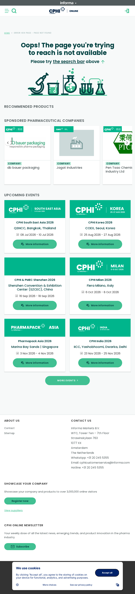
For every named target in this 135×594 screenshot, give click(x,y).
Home (7, 33)
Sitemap (9, 433)
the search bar (69, 61)
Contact (9, 428)
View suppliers (13, 510)
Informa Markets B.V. (85, 428)
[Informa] (68, 2)
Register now (20, 501)
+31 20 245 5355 (98, 458)
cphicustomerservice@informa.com (105, 463)
